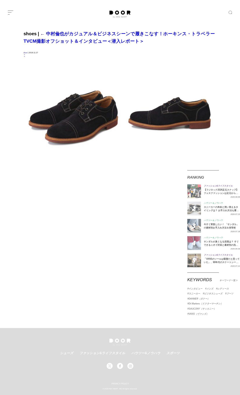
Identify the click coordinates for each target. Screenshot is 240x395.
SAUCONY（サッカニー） (202, 308)
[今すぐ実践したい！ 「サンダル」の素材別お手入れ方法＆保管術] (194, 226)
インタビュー (195, 288)
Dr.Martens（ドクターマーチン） (206, 303)
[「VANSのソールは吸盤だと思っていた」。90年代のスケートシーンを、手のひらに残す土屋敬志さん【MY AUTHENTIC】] (194, 260)
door (25, 53)
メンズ (209, 288)
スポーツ (173, 353)
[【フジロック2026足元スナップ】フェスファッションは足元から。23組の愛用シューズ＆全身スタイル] (194, 191)
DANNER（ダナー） (199, 298)
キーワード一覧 (227, 280)
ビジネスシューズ (213, 293)
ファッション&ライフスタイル (102, 353)
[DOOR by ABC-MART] (120, 14)
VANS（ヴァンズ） (199, 314)
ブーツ (229, 293)
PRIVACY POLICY (120, 384)
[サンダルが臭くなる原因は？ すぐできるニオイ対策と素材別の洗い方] (194, 243)
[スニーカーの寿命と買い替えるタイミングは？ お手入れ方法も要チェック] (194, 208)
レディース (223, 288)
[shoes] (120, 169)
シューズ (66, 353)
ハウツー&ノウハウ (145, 353)
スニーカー (194, 293)
